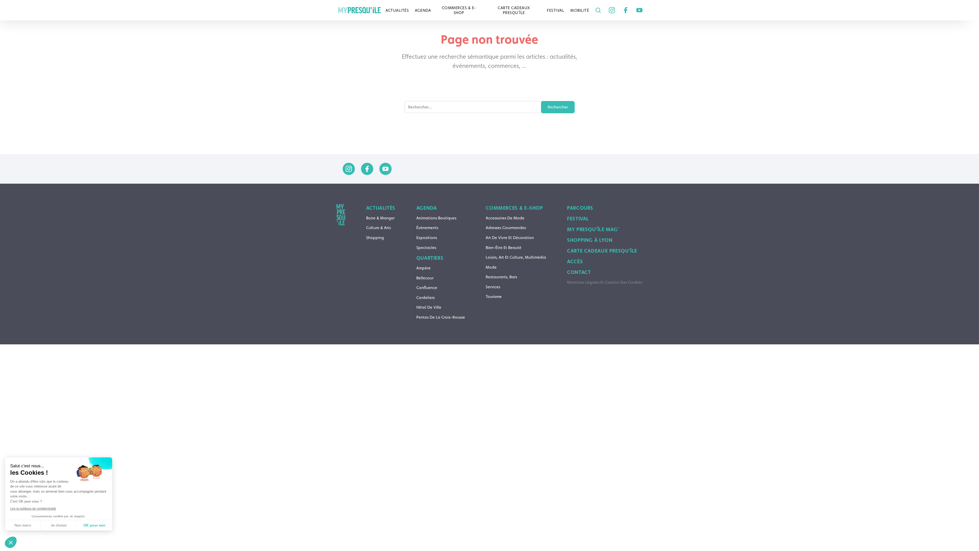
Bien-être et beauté (503, 247)
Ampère (423, 268)
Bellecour (424, 278)
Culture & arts (378, 227)
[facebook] (626, 10)
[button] (11, 542)
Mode (491, 267)
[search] (596, 10)
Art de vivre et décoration (510, 237)
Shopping (375, 237)
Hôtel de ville (428, 307)
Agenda (423, 10)
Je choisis (59, 525)
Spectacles (426, 247)
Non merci (23, 525)
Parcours (580, 208)
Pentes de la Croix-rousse (440, 317)
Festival (555, 10)
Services (493, 286)
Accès (575, 261)
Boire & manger (380, 218)
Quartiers (430, 258)
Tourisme (494, 296)
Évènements (427, 227)
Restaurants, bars (501, 276)
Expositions (426, 237)
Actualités (397, 10)
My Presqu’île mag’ (593, 229)
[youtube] (639, 10)
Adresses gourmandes (506, 227)
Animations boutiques (436, 218)
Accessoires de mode (505, 218)
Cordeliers (425, 297)
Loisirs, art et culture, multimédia (516, 257)
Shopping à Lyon (589, 240)
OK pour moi (94, 525)
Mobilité (579, 10)
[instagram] (612, 10)
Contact (579, 272)
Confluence (426, 287)
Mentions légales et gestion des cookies (604, 282)
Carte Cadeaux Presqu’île (514, 10)
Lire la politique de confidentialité (33, 508)
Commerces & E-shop (459, 10)
